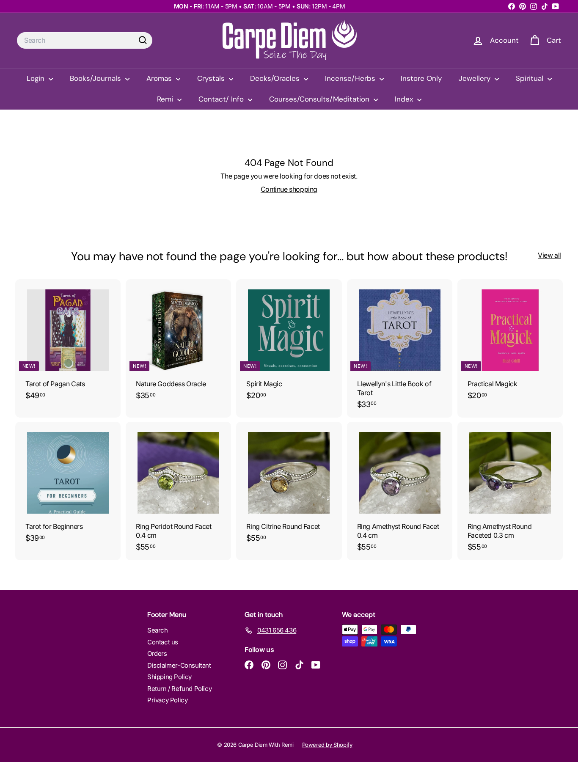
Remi (166, 99)
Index (405, 99)
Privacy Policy (167, 700)
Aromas (160, 78)
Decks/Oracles (276, 78)
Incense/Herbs (351, 78)
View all (549, 255)
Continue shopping (289, 189)
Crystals (212, 78)
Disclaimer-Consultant (179, 665)
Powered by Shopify (327, 744)
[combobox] (84, 40)
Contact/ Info (222, 99)
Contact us (162, 642)
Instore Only (421, 78)
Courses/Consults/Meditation (320, 99)
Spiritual (530, 78)
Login (37, 78)
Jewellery (476, 78)
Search (157, 630)
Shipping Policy (169, 677)
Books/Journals (96, 78)
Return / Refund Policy (179, 689)
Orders (157, 653)
